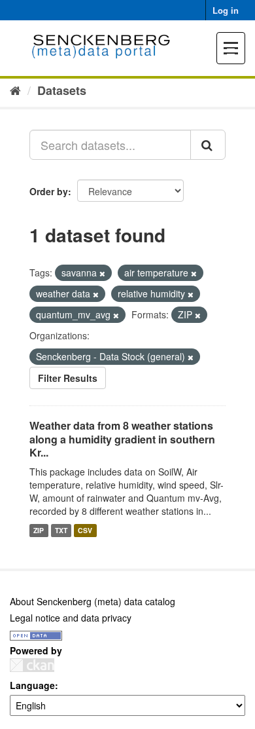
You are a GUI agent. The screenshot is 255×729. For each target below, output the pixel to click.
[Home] (15, 89)
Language (32, 685)
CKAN (32, 665)
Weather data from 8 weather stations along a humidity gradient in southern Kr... (122, 439)
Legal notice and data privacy (70, 617)
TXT (61, 530)
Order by (48, 191)
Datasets (61, 90)
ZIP (38, 530)
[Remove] (102, 273)
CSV (85, 530)
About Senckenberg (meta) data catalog (92, 601)
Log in (225, 10)
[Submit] (208, 145)
